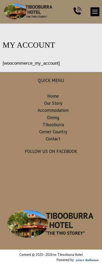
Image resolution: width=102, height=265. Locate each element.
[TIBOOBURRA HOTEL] (24, 12)
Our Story (53, 103)
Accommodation (53, 110)
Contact (53, 139)
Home (53, 96)
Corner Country (53, 132)
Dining (53, 117)
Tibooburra (53, 125)
